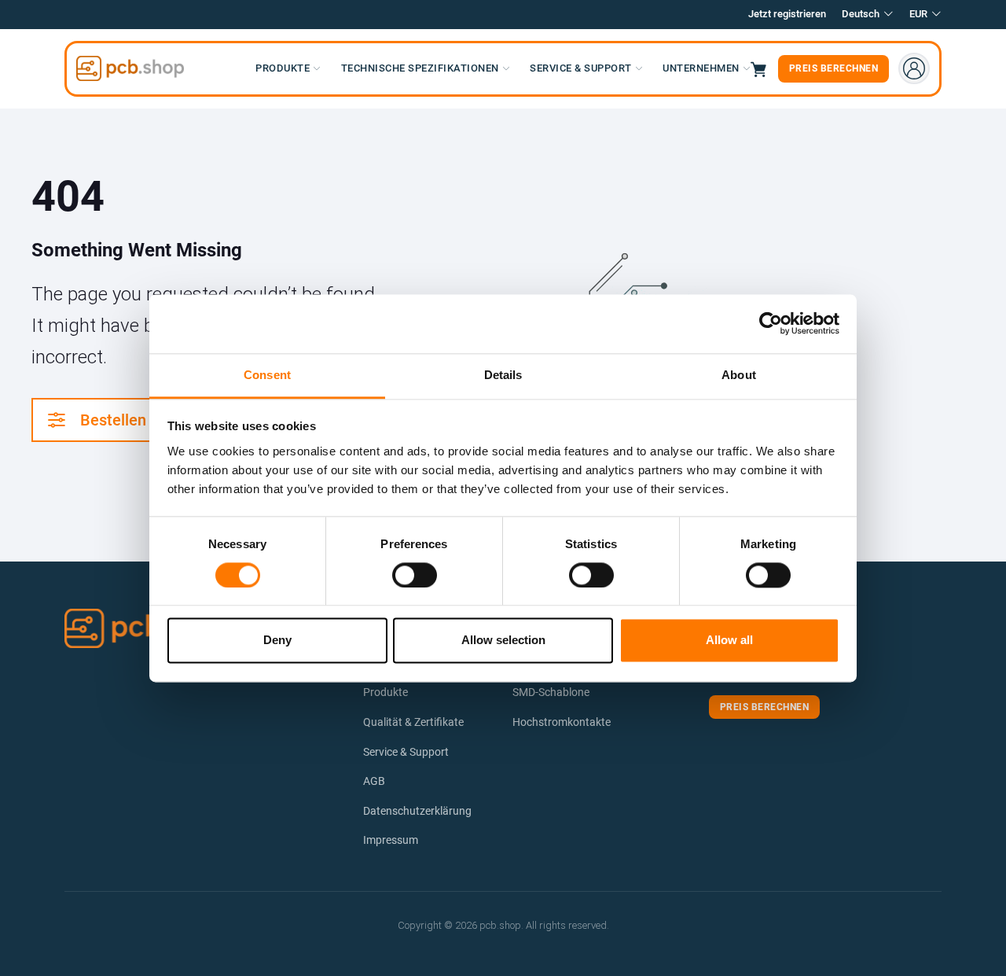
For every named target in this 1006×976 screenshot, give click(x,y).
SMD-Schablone (550, 692)
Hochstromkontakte (561, 722)
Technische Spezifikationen (420, 68)
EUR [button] (918, 14)
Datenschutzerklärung (417, 811)
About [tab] (738, 374)
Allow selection (503, 640)
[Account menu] (914, 68)
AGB (374, 781)
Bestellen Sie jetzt (143, 420)
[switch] (414, 574)
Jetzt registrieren (787, 14)
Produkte (282, 68)
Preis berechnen (834, 68)
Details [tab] (503, 374)
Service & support (581, 68)
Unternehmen (701, 68)
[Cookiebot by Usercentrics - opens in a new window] (770, 323)
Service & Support (406, 752)
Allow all (729, 640)
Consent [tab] (267, 374)
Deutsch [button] (860, 14)
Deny (277, 640)
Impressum (390, 840)
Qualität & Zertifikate (413, 722)
